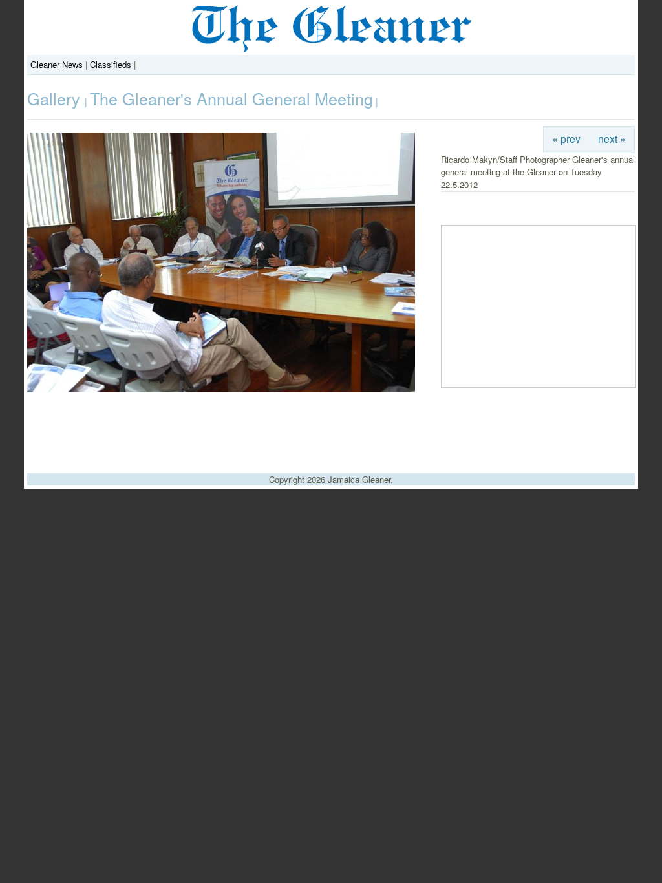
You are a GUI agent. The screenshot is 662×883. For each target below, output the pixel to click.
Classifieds (110, 64)
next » (612, 138)
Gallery (56, 98)
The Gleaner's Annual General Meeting (231, 98)
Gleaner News (56, 64)
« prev (566, 138)
